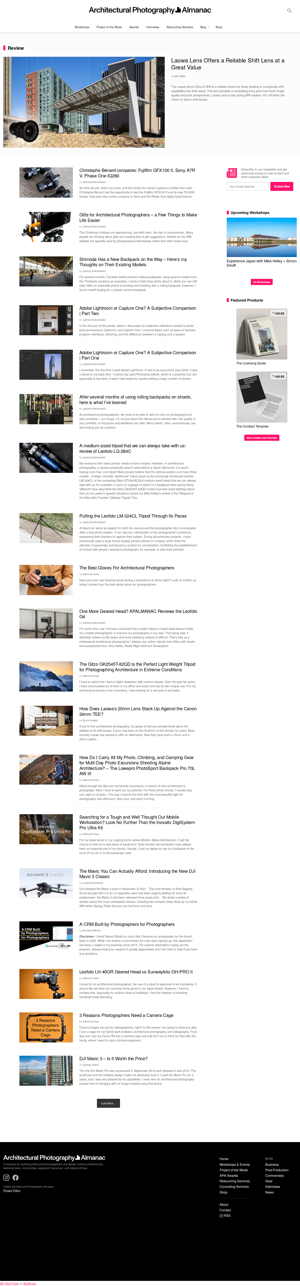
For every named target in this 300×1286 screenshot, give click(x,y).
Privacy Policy (11, 1190)
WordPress (29, 1283)
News (269, 1192)
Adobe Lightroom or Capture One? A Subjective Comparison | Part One (137, 355)
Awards (134, 27)
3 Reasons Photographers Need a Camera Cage (126, 1015)
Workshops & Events (235, 1164)
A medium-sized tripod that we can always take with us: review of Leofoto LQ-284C (132, 448)
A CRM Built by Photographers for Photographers (127, 924)
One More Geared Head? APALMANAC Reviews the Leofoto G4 (138, 613)
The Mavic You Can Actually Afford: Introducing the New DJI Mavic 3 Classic (137, 873)
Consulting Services (234, 1186)
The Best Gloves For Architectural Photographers (126, 567)
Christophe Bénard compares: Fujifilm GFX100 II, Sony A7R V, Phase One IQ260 (137, 172)
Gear (268, 1181)
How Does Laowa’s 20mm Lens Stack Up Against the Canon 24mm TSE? (138, 711)
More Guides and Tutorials (262, 438)
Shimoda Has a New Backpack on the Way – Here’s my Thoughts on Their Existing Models (133, 261)
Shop (219, 27)
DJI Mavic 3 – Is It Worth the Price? (113, 1058)
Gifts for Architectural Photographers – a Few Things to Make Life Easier (138, 217)
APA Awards (229, 1175)
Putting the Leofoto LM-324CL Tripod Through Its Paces (133, 515)
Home (224, 1158)
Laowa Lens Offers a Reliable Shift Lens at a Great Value (228, 63)
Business (272, 1164)
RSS (227, 1216)
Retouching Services (180, 27)
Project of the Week (109, 27)
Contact (225, 1210)
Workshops (82, 27)
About (224, 1204)
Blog (203, 27)
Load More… (108, 1103)
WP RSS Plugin (9, 1283)
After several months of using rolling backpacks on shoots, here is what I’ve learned (135, 399)
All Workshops (261, 282)
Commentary (274, 1175)
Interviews (152, 27)
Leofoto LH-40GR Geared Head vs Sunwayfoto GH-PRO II (136, 971)
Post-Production (277, 1170)
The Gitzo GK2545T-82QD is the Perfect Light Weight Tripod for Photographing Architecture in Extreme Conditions (137, 666)
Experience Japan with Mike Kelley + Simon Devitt (262, 263)
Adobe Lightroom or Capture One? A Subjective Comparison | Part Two (137, 310)
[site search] (289, 11)
